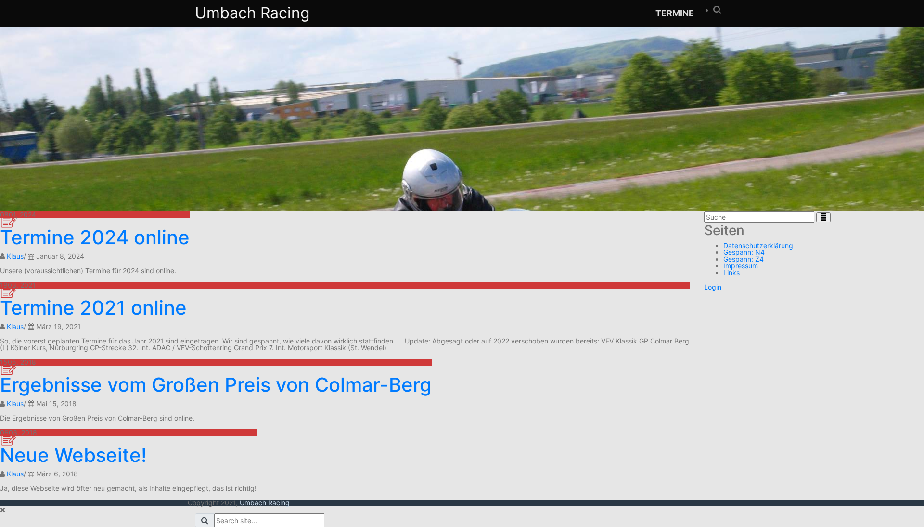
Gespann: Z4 (743, 259)
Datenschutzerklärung (758, 245)
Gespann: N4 (744, 252)
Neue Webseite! (73, 455)
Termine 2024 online (95, 237)
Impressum (740, 266)
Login (712, 287)
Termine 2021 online (93, 307)
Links (731, 272)
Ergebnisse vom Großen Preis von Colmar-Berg (216, 384)
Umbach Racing (252, 12)
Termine (674, 13)
